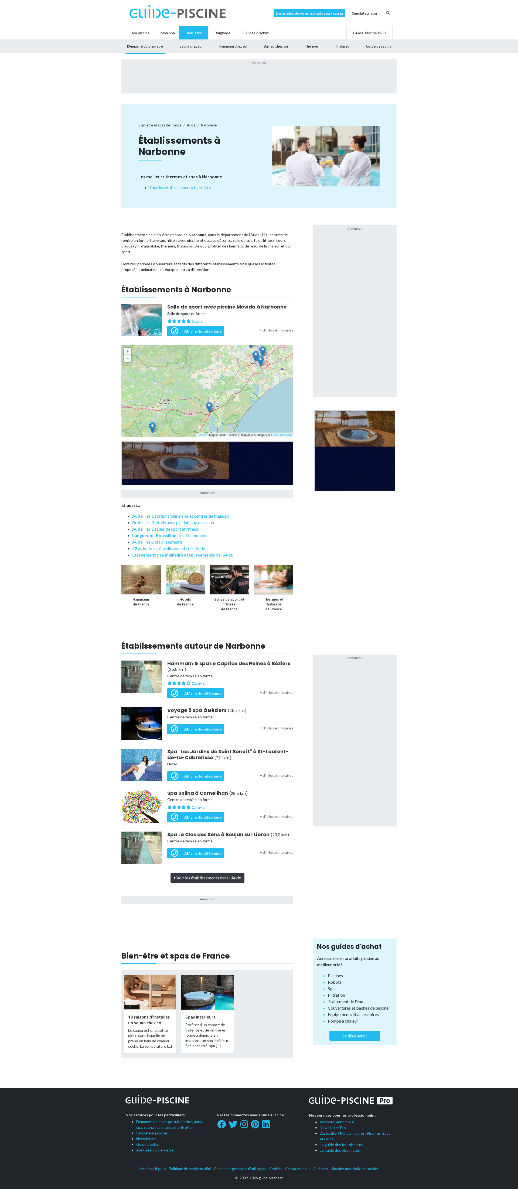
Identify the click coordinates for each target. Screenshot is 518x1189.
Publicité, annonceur (337, 1122)
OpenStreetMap (281, 435)
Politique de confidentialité (190, 1169)
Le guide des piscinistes (340, 1150)
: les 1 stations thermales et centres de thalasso (180, 515)
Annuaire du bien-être (154, 1150)
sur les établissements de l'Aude (168, 548)
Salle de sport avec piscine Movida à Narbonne (227, 307)
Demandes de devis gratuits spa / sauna (309, 13)
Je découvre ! (355, 1035)
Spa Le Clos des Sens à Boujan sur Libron (228, 835)
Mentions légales (152, 1169)
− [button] (127, 358)
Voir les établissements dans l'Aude (208, 877)
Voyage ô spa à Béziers (207, 710)
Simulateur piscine (151, 1133)
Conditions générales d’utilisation (240, 1169)
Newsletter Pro (333, 1127)
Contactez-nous (297, 1169)
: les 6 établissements (157, 541)
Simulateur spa (364, 13)
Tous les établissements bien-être (180, 187)
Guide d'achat (148, 1144)
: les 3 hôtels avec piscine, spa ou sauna (173, 522)
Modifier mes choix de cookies (355, 1169)
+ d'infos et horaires (276, 330)
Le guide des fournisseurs (341, 1144)
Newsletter (146, 1138)
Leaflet (202, 435)
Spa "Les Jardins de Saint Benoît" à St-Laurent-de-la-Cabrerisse (228, 754)
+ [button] (127, 351)
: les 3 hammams (169, 535)
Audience (320, 1169)
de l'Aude (182, 554)
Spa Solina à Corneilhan (207, 793)
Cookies (275, 1169)
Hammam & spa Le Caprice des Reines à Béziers (228, 666)
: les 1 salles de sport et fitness (165, 528)
